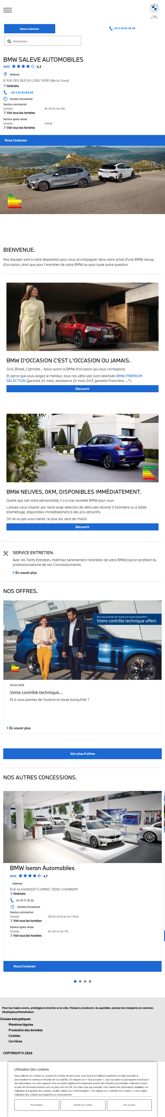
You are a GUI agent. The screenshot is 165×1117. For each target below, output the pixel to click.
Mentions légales (21, 1024)
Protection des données (26, 1030)
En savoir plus (26, 572)
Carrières (15, 1041)
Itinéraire (12, 86)
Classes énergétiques (15, 1019)
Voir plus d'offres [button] (82, 754)
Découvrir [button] (82, 389)
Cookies (14, 1036)
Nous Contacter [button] (16, 140)
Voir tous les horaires (20, 113)
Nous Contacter (29, 29)
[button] (75, 981)
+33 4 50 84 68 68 (124, 28)
